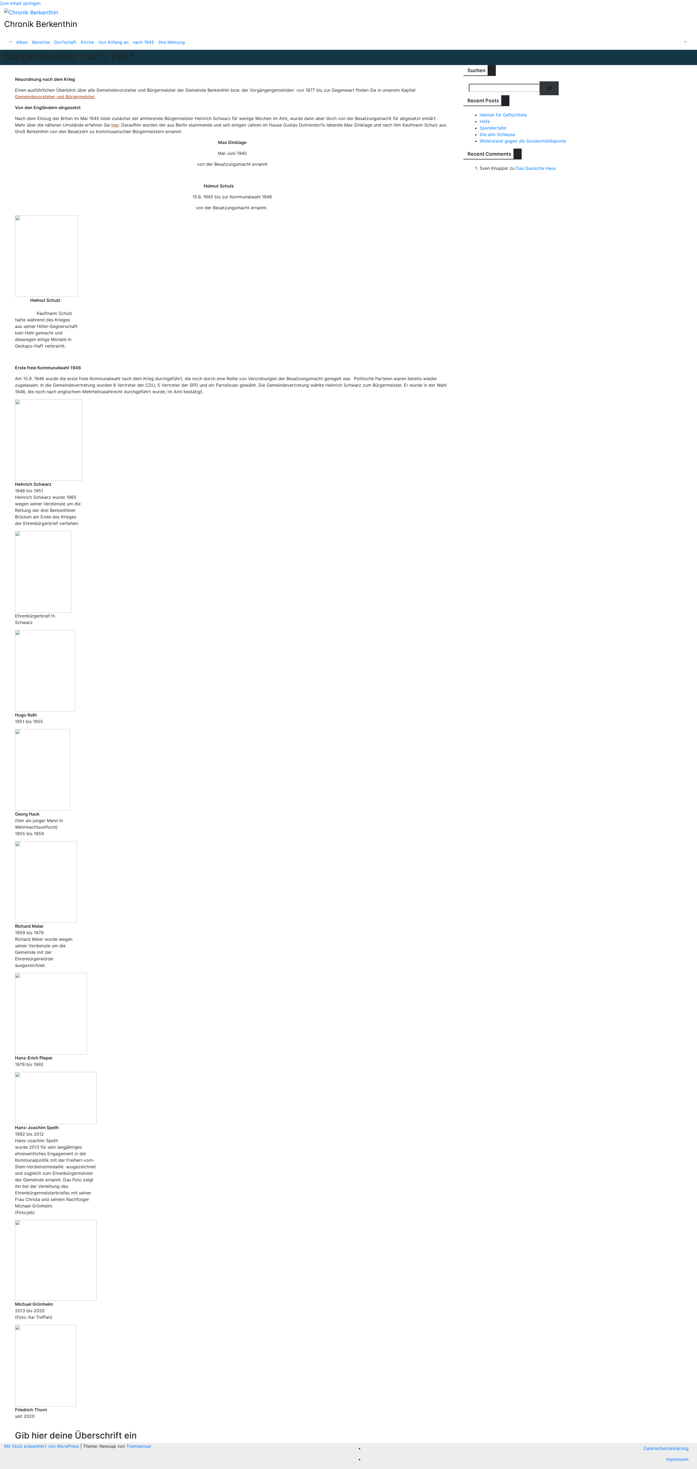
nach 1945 (143, 42)
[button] (10, 42)
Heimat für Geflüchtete (503, 115)
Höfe (485, 121)
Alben (22, 42)
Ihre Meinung (171, 42)
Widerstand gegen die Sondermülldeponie (523, 141)
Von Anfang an (113, 42)
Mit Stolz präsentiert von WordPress (42, 1446)
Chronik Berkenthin (40, 24)
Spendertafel (493, 128)
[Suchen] (549, 88)
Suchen (476, 70)
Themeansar (138, 1446)
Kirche (87, 42)
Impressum (677, 1459)
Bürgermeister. (79, 96)
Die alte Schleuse (497, 134)
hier (115, 125)
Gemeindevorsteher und (39, 96)
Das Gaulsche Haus (536, 168)
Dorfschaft (65, 42)
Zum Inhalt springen (20, 3)
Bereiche (41, 42)
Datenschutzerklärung (666, 1448)
